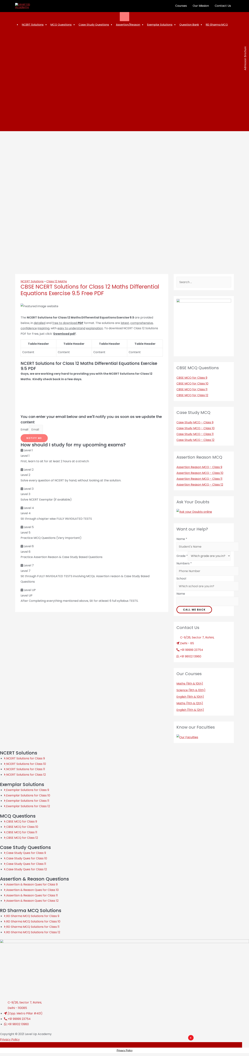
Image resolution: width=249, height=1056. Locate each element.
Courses (181, 6)
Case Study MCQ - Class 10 (195, 428)
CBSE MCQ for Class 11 (191, 389)
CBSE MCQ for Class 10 (192, 383)
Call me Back (194, 609)
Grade (182, 556)
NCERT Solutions (32, 281)
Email (25, 429)
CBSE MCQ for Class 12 (192, 395)
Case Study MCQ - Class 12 (195, 440)
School (181, 578)
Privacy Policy (10, 1039)
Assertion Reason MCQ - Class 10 (199, 473)
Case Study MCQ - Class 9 (194, 422)
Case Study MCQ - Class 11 (195, 434)
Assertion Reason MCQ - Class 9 (199, 467)
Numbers (184, 563)
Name (181, 539)
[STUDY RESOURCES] (124, 16)
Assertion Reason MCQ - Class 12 (199, 484)
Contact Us (223, 6)
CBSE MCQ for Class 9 (191, 378)
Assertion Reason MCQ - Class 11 (199, 479)
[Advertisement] (146, 1046)
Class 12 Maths (56, 281)
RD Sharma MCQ (217, 24)
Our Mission (201, 6)
